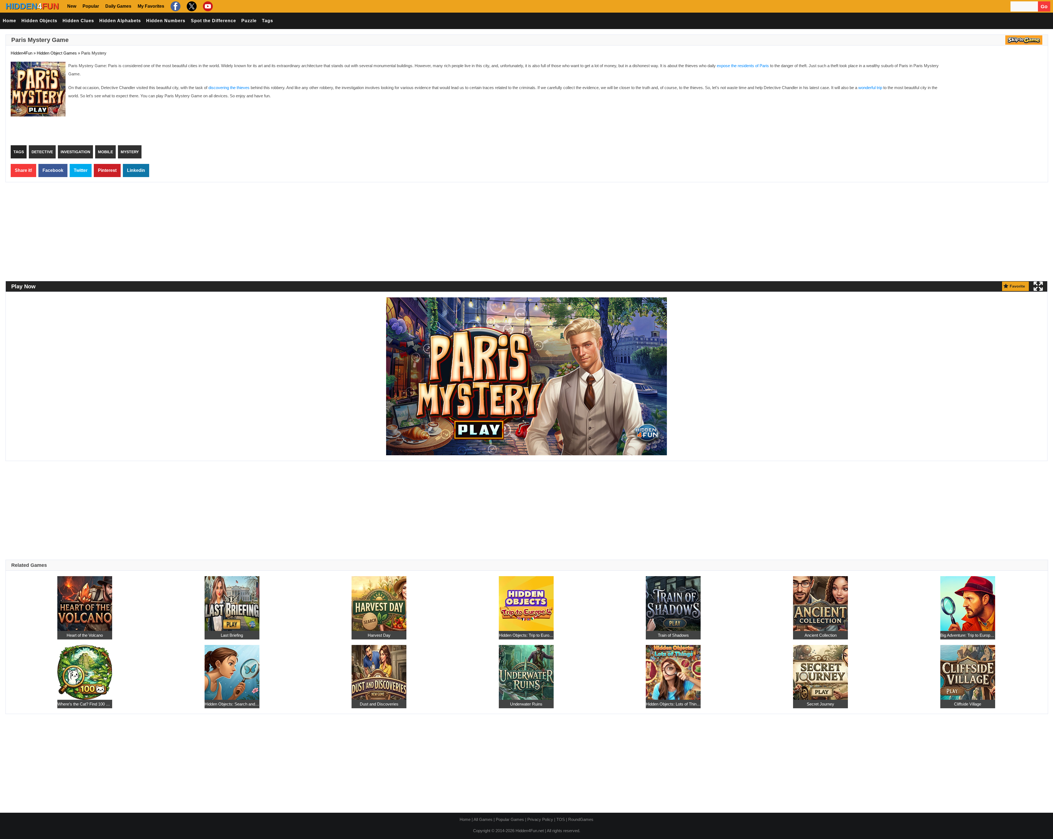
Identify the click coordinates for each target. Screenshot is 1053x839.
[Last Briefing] (232, 600)
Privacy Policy (540, 819)
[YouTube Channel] (207, 6)
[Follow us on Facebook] (174, 6)
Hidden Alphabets (120, 20)
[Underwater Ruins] (526, 669)
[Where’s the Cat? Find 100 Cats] (84, 669)
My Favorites (151, 6)
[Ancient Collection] (820, 600)
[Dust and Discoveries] (379, 669)
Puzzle (249, 20)
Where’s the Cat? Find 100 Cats (84, 704)
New (71, 6)
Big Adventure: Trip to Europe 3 (967, 635)
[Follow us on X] (191, 6)
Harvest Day (379, 635)
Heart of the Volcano (85, 635)
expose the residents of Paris (743, 65)
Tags (267, 20)
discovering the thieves (229, 87)
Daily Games (118, 6)
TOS (560, 819)
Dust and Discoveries (379, 704)
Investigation (75, 152)
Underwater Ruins (526, 704)
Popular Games (510, 819)
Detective (42, 152)
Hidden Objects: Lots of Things (673, 704)
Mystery (130, 152)
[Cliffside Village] (967, 669)
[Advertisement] (997, 101)
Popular (91, 6)
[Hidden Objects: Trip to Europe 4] (526, 600)
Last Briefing (232, 635)
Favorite (1017, 286)
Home (9, 20)
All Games (483, 819)
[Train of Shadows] (673, 600)
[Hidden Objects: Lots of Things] (673, 669)
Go (1044, 6)
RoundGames (580, 819)
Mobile (105, 152)
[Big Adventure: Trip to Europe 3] (967, 600)
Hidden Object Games (57, 53)
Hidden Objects (39, 20)
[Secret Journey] (820, 669)
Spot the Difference (213, 20)
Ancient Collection (821, 635)
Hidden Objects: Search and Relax (232, 704)
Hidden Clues (78, 20)
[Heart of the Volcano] (84, 600)
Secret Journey (820, 704)
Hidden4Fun (21, 53)
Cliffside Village (967, 704)
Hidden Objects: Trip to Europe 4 (526, 635)
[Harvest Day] (379, 600)
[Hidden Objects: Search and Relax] (232, 669)
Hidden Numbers (165, 20)
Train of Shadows (673, 635)
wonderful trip (870, 87)
